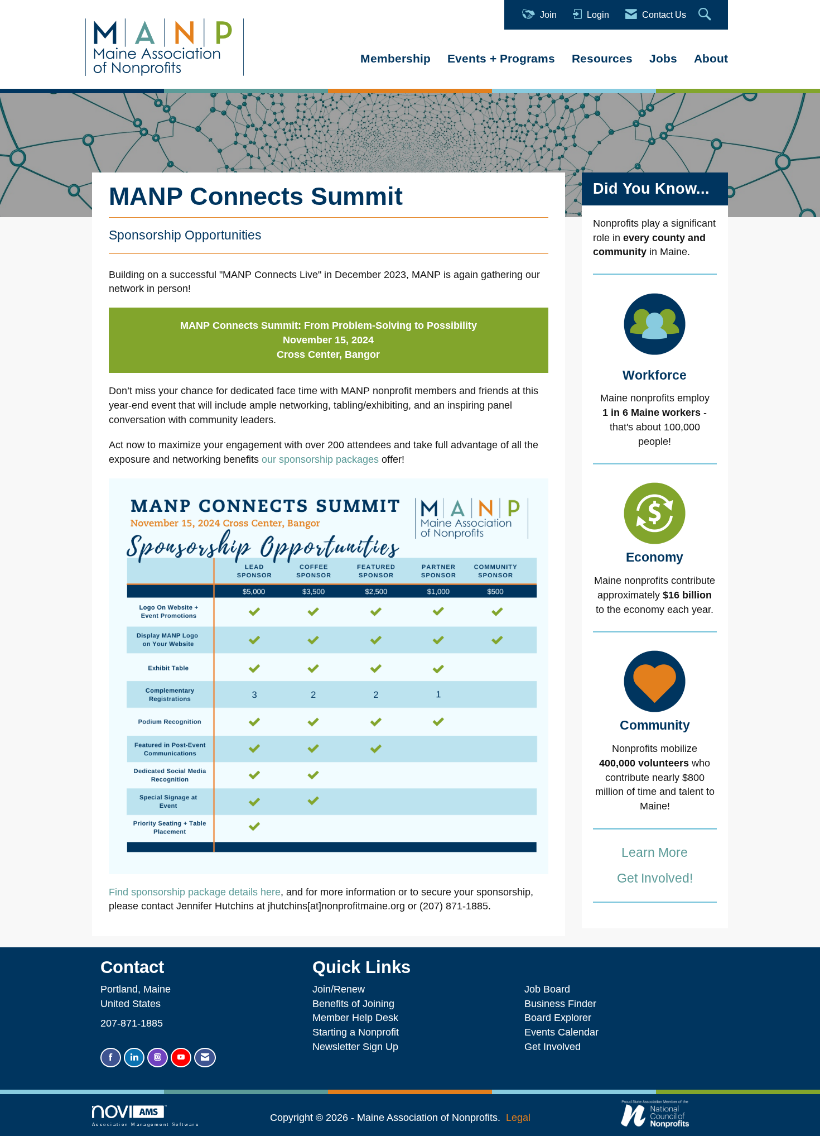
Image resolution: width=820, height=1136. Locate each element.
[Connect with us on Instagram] (157, 1057)
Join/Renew (338, 989)
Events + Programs (501, 58)
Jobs (663, 58)
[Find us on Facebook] (110, 1057)
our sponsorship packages (320, 459)
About (711, 58)
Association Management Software (145, 1124)
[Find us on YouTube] (181, 1057)
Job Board (550, 989)
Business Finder (563, 1003)
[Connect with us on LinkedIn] (134, 1057)
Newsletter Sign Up (355, 1046)
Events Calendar (561, 1032)
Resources (602, 58)
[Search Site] (706, 14)
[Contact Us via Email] (205, 1057)
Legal (518, 1117)
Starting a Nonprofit (355, 1032)
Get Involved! (655, 878)
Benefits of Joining (353, 1003)
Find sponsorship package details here (195, 892)
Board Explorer (557, 1017)
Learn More (654, 852)
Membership (395, 58)
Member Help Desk (355, 1017)
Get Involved (552, 1046)
